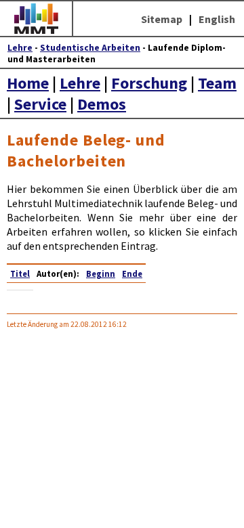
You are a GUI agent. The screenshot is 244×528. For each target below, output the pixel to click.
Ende (132, 273)
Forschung (149, 82)
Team (217, 82)
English (217, 19)
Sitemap (161, 19)
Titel (20, 273)
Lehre (20, 47)
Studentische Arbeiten (90, 47)
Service (40, 103)
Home (28, 82)
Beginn (100, 273)
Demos (101, 103)
